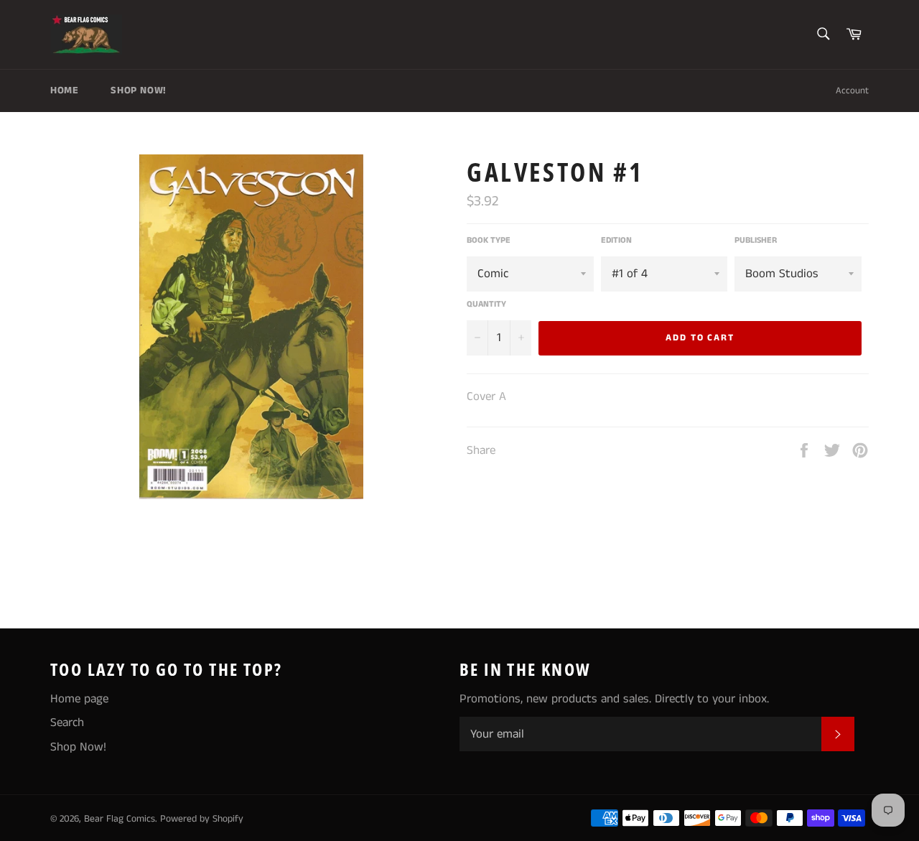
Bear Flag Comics (119, 819)
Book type (488, 240)
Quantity (486, 304)
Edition (616, 240)
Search (67, 722)
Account (852, 91)
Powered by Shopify (201, 819)
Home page (79, 698)
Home (64, 90)
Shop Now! (138, 90)
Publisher (755, 240)
